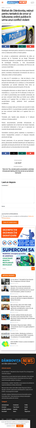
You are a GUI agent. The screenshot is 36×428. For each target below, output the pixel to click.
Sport (26, 409)
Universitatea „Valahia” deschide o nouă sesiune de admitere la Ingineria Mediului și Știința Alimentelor (22, 298)
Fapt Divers (16, 407)
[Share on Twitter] (14, 46)
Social (26, 407)
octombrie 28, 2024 (6, 23)
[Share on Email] (30, 46)
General (15, 409)
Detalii (13, 425)
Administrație (5, 405)
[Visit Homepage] (17, 2)
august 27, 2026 (14, 330)
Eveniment (8, 7)
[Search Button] (33, 268)
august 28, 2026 (14, 283)
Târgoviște (27, 411)
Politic (26, 405)
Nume (3, 206)
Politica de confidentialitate (21, 419)
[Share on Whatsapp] (22, 46)
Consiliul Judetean (6, 409)
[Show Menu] (2, 2)
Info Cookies (9, 419)
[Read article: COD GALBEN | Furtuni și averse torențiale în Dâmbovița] (5, 344)
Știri (3, 419)
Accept (20, 425)
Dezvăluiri (4, 411)
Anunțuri (4, 407)
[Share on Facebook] (6, 46)
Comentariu (5, 185)
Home (3, 7)
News (14, 411)
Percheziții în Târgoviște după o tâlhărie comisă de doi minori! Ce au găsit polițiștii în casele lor (22, 326)
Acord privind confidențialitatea (10, 214)
